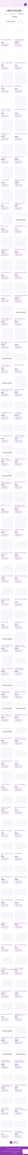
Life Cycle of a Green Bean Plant (6, 342)
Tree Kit (17, 761)
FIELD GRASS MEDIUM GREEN (21, 1085)
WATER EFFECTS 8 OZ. (20, 831)
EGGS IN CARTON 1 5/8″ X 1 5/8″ (20, 319)
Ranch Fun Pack (5, 203)
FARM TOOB (4, 226)
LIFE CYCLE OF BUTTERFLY (5, 250)
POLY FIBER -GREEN (6, 1131)
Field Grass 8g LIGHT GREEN (20, 459)
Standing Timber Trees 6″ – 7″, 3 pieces (6, 646)
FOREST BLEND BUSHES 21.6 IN (5, 600)
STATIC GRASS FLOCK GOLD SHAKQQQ (7, 1085)
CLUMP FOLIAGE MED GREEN (20, 992)
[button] (2, 4)
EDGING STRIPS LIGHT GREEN (21, 553)
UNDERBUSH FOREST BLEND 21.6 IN (20, 1015)
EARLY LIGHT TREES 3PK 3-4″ (20, 692)
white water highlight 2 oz (20, 785)
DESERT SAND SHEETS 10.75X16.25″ (6, 459)
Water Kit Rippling (5, 784)
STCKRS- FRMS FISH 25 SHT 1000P (6, 319)
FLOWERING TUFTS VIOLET (6, 413)
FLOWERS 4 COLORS (6, 435)
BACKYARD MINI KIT (6, 39)
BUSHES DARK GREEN (21, 599)
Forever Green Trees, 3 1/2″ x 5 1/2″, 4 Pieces (20, 738)
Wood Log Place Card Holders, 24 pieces (6, 483)
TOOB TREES (4, 622)
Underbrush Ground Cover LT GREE (20, 968)
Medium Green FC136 (6, 1014)
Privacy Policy (22, 1151)
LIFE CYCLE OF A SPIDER (19, 157)
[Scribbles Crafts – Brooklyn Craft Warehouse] (14, 4)
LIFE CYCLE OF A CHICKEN (5, 134)
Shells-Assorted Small (20, 923)
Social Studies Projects (12, 13)
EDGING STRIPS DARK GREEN (7, 576)
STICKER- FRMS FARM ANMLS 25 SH (21, 296)
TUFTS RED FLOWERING (18, 413)
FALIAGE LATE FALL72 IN (20, 945)
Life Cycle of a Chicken (20, 133)
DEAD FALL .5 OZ (5, 505)
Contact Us (14, 1153)
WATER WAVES (18, 853)
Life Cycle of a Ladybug (20, 342)
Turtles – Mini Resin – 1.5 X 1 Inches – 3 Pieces (6, 366)
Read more (18, 231)
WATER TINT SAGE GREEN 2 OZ (6, 808)
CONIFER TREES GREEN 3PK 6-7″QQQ (20, 646)
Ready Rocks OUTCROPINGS (19, 1132)
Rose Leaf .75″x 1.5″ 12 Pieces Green (7, 553)
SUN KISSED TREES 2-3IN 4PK (20, 715)
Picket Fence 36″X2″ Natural (20, 390)
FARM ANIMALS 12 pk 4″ (20, 227)
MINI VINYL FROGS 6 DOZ (6, 86)
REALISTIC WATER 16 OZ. (6, 877)
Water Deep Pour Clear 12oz (20, 877)
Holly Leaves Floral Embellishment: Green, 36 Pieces (20, 507)
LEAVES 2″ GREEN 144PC (19, 530)
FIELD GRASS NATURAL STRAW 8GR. (21, 1109)
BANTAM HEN (18, 86)
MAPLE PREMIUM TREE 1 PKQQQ (19, 669)
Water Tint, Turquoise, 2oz (6, 831)
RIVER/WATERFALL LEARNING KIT (20, 40)
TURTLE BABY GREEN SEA (7, 63)
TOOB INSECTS (5, 180)
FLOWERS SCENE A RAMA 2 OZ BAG (20, 436)
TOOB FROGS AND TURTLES (20, 180)
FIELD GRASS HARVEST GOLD (5, 1109)
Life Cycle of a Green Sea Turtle (6, 157)
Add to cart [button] (4, 68)
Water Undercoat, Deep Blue (7, 854)
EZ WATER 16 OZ (19, 900)
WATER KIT (4, 923)
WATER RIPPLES (19, 365)
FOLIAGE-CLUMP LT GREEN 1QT (6, 992)
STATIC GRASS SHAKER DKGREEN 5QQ (20, 1062)
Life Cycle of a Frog (6, 272)
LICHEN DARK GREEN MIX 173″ (20, 1038)
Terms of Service (6, 1151)
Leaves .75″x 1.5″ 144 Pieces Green (6, 530)
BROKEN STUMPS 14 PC (20, 483)
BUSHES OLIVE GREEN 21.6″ (21, 576)
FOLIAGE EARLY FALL (7, 944)
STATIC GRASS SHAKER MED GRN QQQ (6, 1062)
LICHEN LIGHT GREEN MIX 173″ (7, 1038)
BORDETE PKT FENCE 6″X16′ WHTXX (7, 390)
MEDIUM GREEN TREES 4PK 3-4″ (5, 692)
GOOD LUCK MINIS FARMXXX (20, 204)
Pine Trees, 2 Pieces (6, 738)
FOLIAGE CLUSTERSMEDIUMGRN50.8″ (8, 968)
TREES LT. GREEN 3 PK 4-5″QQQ (7, 669)
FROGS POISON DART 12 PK (20, 273)
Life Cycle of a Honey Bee (20, 250)
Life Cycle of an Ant (6, 295)
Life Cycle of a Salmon (20, 109)
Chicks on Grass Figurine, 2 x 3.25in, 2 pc (6, 110)
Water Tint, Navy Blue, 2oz (20, 808)
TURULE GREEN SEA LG (20, 63)
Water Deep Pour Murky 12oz (7, 900)
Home (6, 13)
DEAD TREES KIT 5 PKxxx (20, 623)
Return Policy (14, 1151)
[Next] (17, 1142)
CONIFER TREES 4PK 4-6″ (6, 762)
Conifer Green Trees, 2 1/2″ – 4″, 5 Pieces (7, 715)
